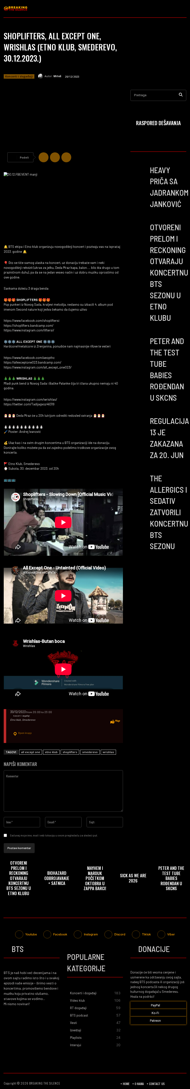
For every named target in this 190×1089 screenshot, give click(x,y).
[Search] (180, 95)
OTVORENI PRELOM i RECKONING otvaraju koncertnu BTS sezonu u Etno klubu (169, 272)
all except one (30, 752)
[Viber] (66, 157)
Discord (119, 934)
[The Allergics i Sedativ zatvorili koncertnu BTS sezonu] (138, 480)
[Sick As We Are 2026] (133, 879)
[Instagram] (181, 4)
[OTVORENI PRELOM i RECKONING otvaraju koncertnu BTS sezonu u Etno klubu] (138, 229)
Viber (171, 934)
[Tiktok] (136, 934)
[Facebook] (172, 4)
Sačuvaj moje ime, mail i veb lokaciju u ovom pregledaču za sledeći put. (54, 835)
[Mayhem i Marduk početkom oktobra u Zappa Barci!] (95, 879)
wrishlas (108, 752)
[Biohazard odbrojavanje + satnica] (56, 879)
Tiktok (146, 934)
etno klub (51, 752)
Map (117, 720)
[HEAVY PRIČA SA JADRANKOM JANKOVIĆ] (138, 172)
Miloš (57, 76)
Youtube (31, 934)
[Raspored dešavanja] (158, 124)
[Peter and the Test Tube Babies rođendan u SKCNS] (138, 343)
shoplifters (70, 752)
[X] (55, 157)
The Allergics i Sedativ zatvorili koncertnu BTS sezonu (169, 512)
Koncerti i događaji (19, 76)
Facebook (60, 934)
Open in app (25, 732)
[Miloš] (41, 76)
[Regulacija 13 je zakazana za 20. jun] (138, 423)
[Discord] (108, 934)
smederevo (90, 752)
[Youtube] (182, 13)
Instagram (91, 934)
